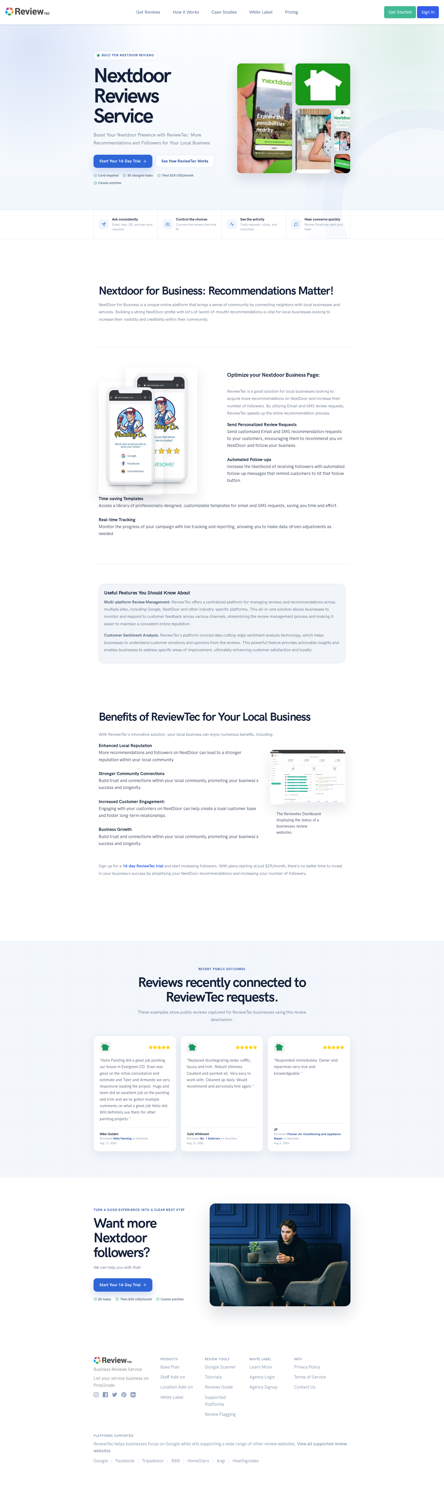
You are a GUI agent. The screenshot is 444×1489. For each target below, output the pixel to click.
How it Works (186, 12)
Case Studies (224, 12)
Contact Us (305, 1387)
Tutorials (213, 1377)
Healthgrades (246, 1460)
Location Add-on (176, 1387)
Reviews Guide (219, 1387)
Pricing (291, 12)
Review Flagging (220, 1414)
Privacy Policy (307, 1366)
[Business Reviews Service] (27, 10)
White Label (261, 12)
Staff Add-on (172, 1377)
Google (101, 1460)
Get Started (400, 12)
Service (135, 1369)
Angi (221, 1460)
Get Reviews (148, 12)
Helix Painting (122, 1138)
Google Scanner (220, 1366)
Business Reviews (110, 1369)
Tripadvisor (153, 1460)
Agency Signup (263, 1387)
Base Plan (169, 1366)
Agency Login (262, 1377)
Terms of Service (310, 1377)
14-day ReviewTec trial (143, 865)
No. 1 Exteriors (210, 1138)
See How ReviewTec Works (184, 161)
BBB (175, 1460)
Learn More (260, 1366)
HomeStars (198, 1460)
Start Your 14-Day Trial (120, 161)
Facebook (124, 1460)
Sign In (427, 12)
